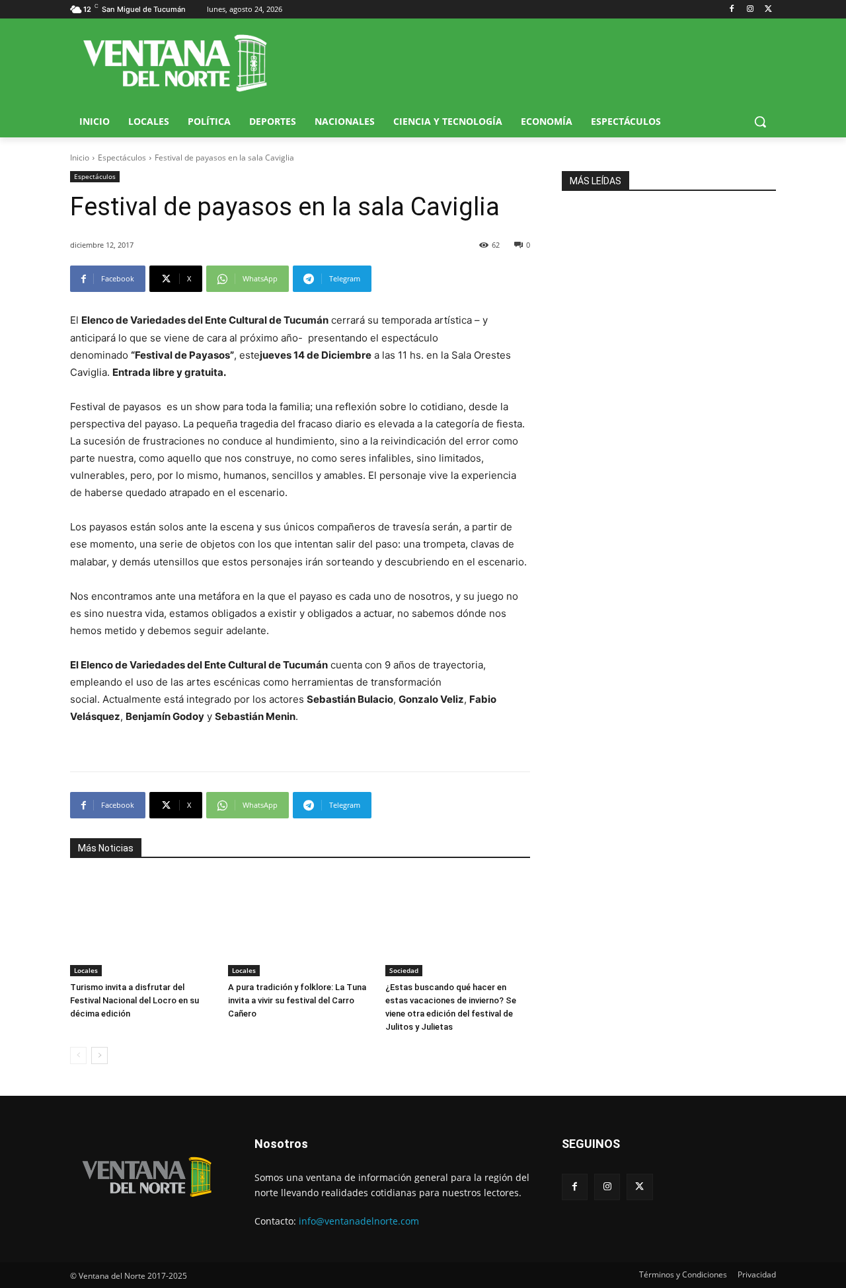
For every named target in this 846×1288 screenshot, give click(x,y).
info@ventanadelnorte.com (359, 1221)
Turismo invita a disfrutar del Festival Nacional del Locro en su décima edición (134, 1000)
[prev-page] (78, 1055)
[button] (760, 121)
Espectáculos (122, 157)
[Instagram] (749, 9)
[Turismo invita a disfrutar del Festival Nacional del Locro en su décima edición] (142, 925)
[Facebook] (732, 9)
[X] (768, 9)
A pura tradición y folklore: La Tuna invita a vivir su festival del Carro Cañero (297, 1000)
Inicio (79, 157)
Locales (86, 970)
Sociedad (403, 970)
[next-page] (99, 1055)
